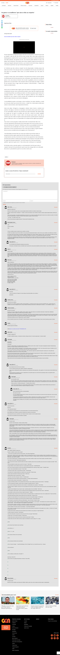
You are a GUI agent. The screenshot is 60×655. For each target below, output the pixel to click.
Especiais (9, 5)
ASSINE (7, 2)
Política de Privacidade (28, 626)
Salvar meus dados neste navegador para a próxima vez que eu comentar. (14, 202)
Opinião (52, 5)
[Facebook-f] (57, 635)
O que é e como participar (52, 621)
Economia (30, 5)
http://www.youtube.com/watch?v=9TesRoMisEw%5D (18, 328)
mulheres (6, 156)
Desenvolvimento (15, 627)
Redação (7, 15)
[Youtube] (55, 635)
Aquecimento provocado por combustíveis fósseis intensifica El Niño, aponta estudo (22, 607)
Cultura (13, 626)
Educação (13, 629)
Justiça (42, 5)
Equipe (25, 622)
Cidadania (14, 622)
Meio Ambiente (15, 638)
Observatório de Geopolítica (17, 641)
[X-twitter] (52, 635)
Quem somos (26, 627)
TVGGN (57, 5)
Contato (25, 621)
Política (47, 5)
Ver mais (57, 594)
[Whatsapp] (55, 638)
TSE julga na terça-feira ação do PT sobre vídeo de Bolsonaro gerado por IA (7, 607)
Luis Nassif (4, 5)
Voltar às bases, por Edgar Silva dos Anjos (51, 606)
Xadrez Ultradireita (15, 650)
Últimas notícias (23, 5)
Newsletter (26, 624)
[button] (2, 20)
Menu (4, 2)
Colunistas (14, 624)
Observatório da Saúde (16, 639)
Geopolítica (36, 5)
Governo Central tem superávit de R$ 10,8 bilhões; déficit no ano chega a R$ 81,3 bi (37, 607)
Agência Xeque (14, 621)
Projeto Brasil (16, 5)
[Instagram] (52, 638)
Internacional (14, 633)
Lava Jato (13, 636)
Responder (55, 207)
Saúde (13, 648)
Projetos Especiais (15, 646)
